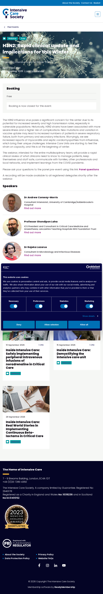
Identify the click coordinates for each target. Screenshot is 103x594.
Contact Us (86, 3)
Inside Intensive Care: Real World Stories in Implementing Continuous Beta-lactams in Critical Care (24, 429)
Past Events (13, 27)
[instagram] (47, 565)
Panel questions (89, 169)
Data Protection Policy (17, 558)
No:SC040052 (11, 498)
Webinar (12, 38)
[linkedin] (55, 565)
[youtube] (64, 565)
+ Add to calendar (34, 71)
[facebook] (39, 565)
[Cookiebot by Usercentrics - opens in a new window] (88, 267)
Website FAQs (45, 558)
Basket (97, 3)
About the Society (71, 3)
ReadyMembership (64, 587)
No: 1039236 (65, 494)
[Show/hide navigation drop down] (97, 14)
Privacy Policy (46, 554)
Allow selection (51, 324)
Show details (88, 316)
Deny (18, 324)
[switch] (39, 306)
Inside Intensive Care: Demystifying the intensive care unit (74, 353)
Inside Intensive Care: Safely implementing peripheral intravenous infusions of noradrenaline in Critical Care (25, 359)
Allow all (84, 324)
